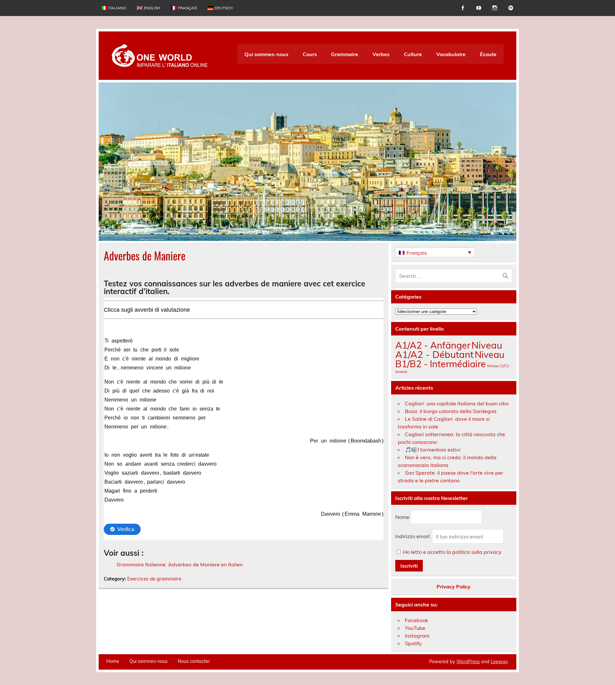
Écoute (488, 54)
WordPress (468, 661)
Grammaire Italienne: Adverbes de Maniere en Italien (180, 564)
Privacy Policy (454, 586)
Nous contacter (194, 661)
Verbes (381, 54)
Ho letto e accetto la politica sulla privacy (452, 552)
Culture (413, 54)
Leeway (499, 661)
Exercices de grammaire (154, 579)
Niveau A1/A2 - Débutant (448, 349)
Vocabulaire (450, 54)
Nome (402, 517)
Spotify (413, 643)
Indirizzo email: (413, 536)
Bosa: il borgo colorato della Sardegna (450, 411)
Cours (310, 54)
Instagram (417, 635)
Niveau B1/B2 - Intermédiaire (449, 359)
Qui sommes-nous (266, 54)
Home (112, 661)
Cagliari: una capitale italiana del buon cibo (457, 403)
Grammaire (344, 54)
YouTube (415, 628)
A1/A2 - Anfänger (432, 345)
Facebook (416, 620)
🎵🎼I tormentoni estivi (432, 449)
